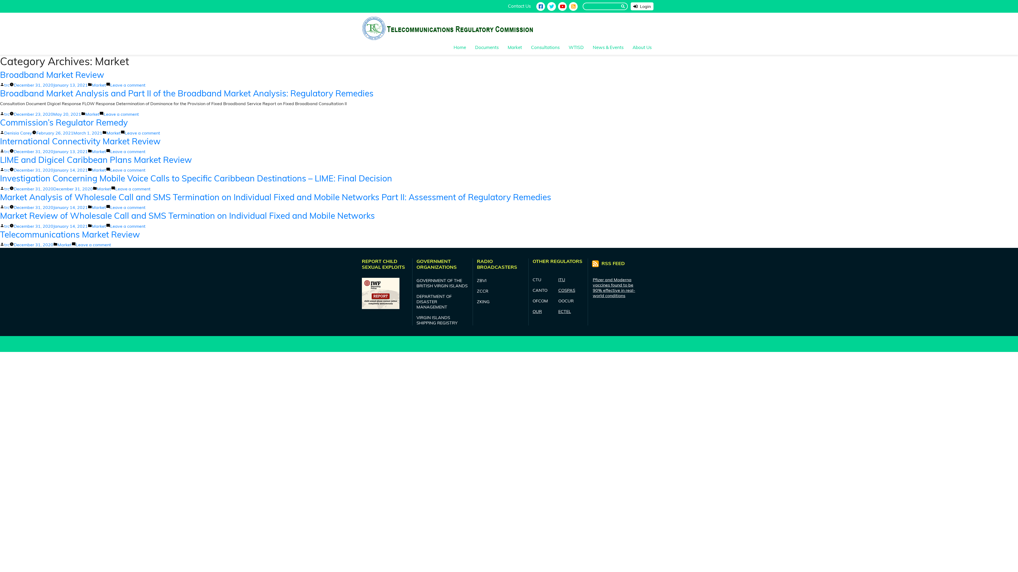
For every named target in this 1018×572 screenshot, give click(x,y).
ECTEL (564, 311)
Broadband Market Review (52, 74)
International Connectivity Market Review (80, 141)
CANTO (540, 290)
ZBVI (481, 280)
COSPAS (566, 290)
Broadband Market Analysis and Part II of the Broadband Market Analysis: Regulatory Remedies (187, 93)
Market (99, 85)
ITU (561, 279)
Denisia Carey (18, 133)
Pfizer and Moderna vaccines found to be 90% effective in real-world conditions (614, 287)
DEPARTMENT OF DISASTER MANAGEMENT (434, 302)
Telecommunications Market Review (70, 234)
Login (645, 6)
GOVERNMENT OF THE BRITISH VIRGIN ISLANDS (442, 283)
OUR (537, 311)
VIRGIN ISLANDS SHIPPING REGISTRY (437, 320)
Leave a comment (128, 85)
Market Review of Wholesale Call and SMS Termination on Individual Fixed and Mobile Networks (187, 215)
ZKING (483, 301)
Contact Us (519, 6)
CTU (537, 279)
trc (7, 85)
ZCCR (482, 291)
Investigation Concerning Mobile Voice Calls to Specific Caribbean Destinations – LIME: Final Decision (196, 178)
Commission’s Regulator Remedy (64, 122)
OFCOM (540, 300)
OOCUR (566, 300)
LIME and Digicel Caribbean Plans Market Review (96, 159)
